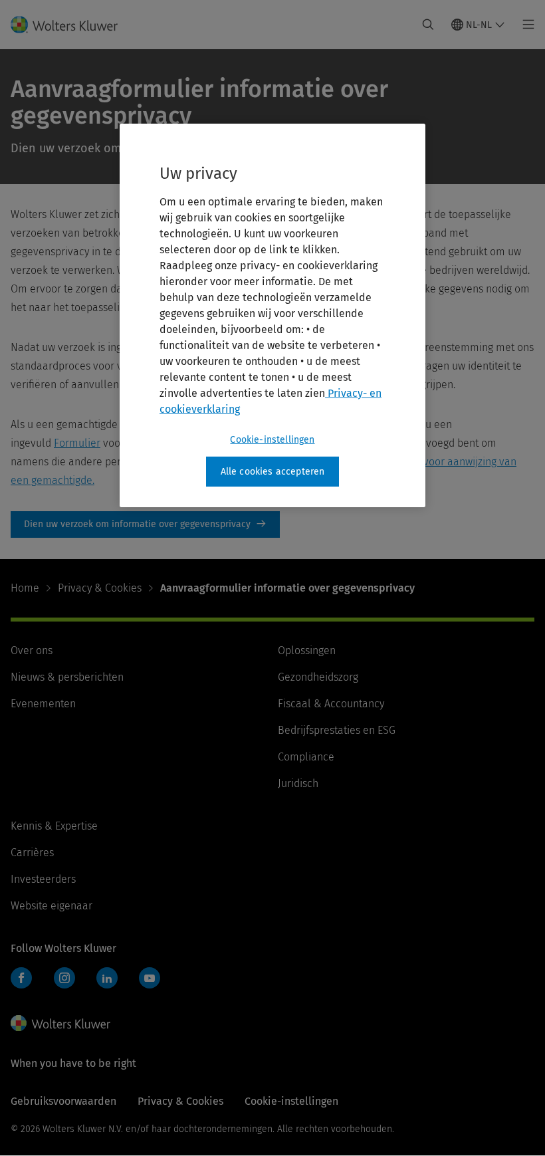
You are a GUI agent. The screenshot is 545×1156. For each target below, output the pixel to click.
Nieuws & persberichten (67, 677)
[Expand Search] (428, 24)
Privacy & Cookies (100, 588)
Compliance (306, 757)
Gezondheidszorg (318, 677)
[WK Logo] (60, 1023)
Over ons (32, 650)
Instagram (64, 977)
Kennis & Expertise (54, 826)
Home (25, 588)
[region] (272, 316)
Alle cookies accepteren (273, 471)
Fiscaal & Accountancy (331, 703)
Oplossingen (307, 650)
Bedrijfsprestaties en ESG (336, 730)
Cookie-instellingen (272, 439)
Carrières (32, 852)
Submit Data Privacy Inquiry (145, 524)
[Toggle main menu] (524, 24)
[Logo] (72, 24)
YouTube (149, 977)
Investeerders (43, 879)
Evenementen (43, 703)
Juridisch (298, 783)
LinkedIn (107, 977)
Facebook (21, 977)
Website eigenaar (51, 905)
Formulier (77, 443)
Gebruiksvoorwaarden (63, 1101)
